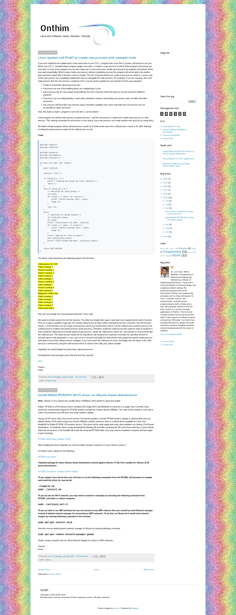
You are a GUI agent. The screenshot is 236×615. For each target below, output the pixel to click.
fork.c (40, 361)
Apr (167, 224)
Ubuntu (48, 560)
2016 (165, 194)
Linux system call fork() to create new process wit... (179, 212)
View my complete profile (171, 334)
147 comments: (82, 556)
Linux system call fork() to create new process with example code (87, 57)
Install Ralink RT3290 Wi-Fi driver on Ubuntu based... (179, 218)
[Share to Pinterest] (102, 377)
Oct (167, 201)
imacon (116, 608)
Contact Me (168, 345)
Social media (164, 256)
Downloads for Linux (171, 126)
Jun (167, 208)
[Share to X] (97, 377)
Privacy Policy (169, 341)
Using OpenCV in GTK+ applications (178, 159)
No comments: (82, 377)
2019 (165, 183)
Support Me (168, 138)
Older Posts (149, 569)
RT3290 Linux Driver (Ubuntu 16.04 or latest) (58, 471)
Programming (50, 381)
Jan (167, 232)
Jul (167, 204)
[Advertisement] (90, 11)
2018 (165, 186)
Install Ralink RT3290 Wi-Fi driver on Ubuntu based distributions (87, 395)
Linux (194, 248)
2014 (165, 236)
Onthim (54, 28)
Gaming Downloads (171, 135)
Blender (162, 248)
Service (190, 252)
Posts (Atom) (55, 574)
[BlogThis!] (95, 377)
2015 (165, 197)
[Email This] (92, 377)
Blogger (135, 608)
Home (96, 569)
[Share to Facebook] (100, 377)
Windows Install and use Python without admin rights (176, 165)
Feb (168, 228)
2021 (165, 179)
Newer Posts (44, 569)
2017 (165, 190)
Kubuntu (183, 248)
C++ (174, 248)
